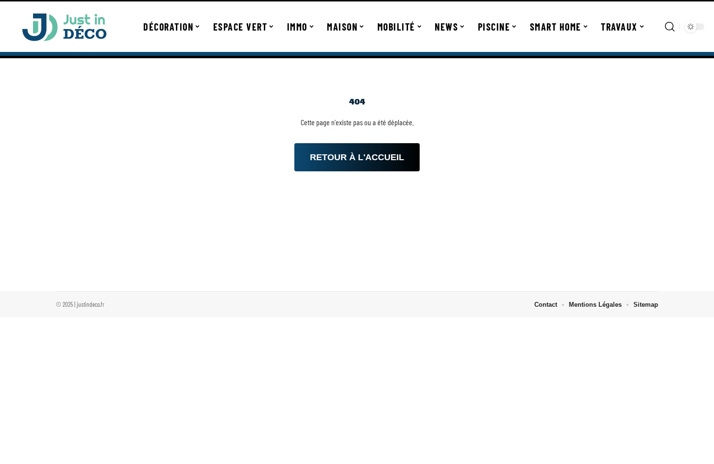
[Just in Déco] (64, 26)
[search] (670, 26)
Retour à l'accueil (357, 157)
